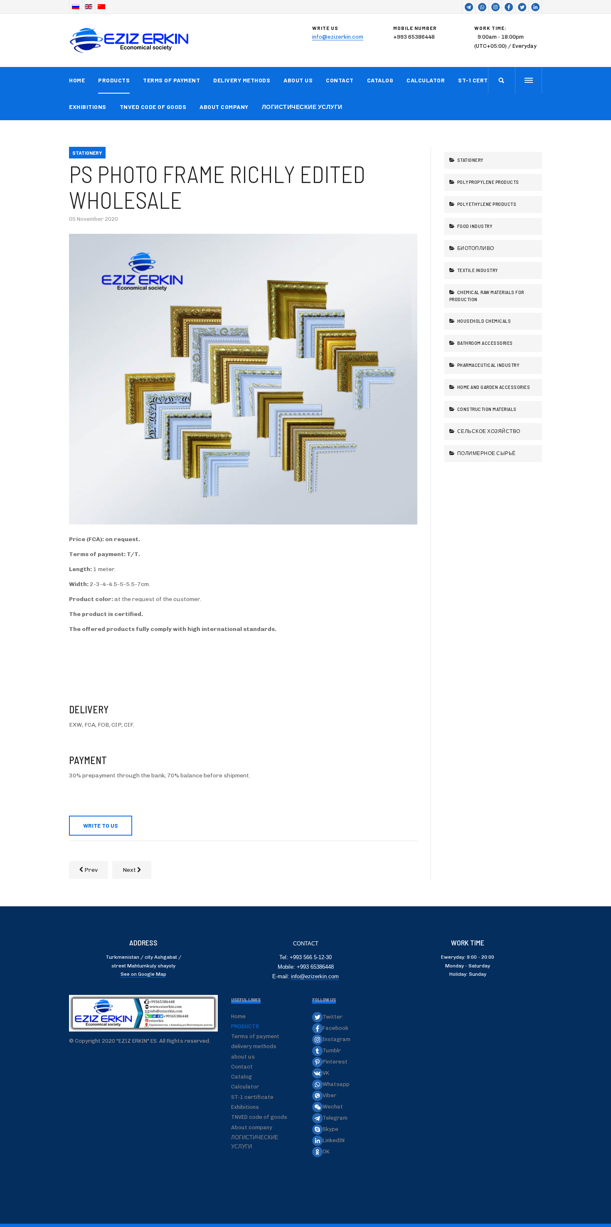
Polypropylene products (487, 182)
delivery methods (241, 80)
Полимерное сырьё (486, 453)
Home (77, 80)
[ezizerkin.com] (131, 40)
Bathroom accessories (484, 343)
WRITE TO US (100, 825)
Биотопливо (475, 248)
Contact (340, 80)
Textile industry (477, 270)
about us (298, 80)
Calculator (426, 80)
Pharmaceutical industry (488, 365)
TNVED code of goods (153, 106)
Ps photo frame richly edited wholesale (217, 186)
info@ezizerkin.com (337, 37)
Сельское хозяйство (488, 431)
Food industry (474, 226)
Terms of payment (171, 80)
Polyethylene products (486, 204)
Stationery (470, 160)
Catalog (380, 80)
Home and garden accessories (493, 387)
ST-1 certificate (484, 80)
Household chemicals (483, 321)
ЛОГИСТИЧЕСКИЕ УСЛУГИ (302, 106)
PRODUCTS (114, 80)
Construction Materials (486, 409)
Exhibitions (87, 106)
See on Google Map (143, 974)
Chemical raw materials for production (486, 295)
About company (224, 106)
